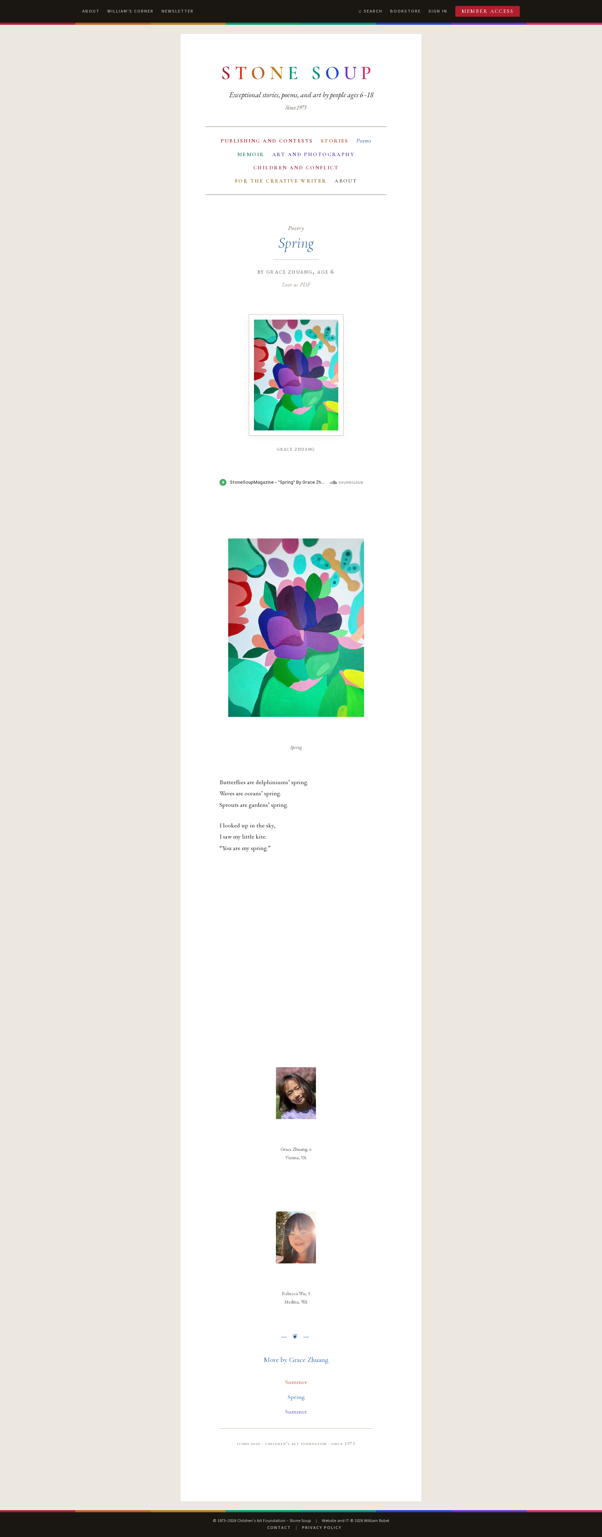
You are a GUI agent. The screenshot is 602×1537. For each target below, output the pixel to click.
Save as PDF (296, 284)
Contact (279, 1527)
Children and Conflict (296, 168)
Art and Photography (313, 154)
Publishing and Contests (267, 141)
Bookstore (405, 11)
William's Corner (130, 11)
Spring (296, 1397)
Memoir (250, 154)
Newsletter (178, 11)
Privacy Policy (321, 1527)
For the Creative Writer (281, 181)
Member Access (488, 11)
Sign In (438, 11)
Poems (363, 140)
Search (373, 11)
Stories (335, 141)
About (91, 11)
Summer (296, 1382)
